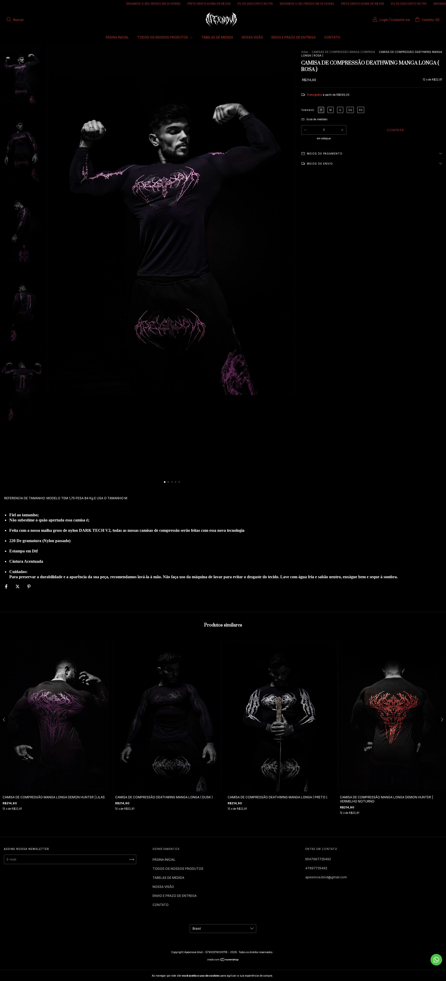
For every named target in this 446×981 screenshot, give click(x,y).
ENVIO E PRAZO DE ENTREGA (294, 37)
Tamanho (307, 110)
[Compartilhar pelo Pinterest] (29, 587)
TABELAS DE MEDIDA (217, 37)
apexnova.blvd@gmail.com (326, 877)
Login (383, 20)
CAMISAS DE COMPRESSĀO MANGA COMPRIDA (343, 51)
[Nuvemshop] (223, 960)
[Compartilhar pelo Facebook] (6, 587)
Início (304, 51)
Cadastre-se (400, 20)
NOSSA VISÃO (252, 37)
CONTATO (332, 37)
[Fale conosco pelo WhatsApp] (436, 960)
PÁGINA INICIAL (117, 37)
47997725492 (316, 868)
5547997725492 (318, 859)
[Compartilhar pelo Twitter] (17, 587)
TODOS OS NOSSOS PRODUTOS (163, 37)
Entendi (285, 975)
